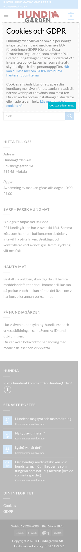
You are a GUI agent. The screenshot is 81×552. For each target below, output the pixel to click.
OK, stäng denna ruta (62, 105)
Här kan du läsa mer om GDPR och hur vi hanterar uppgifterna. (37, 70)
